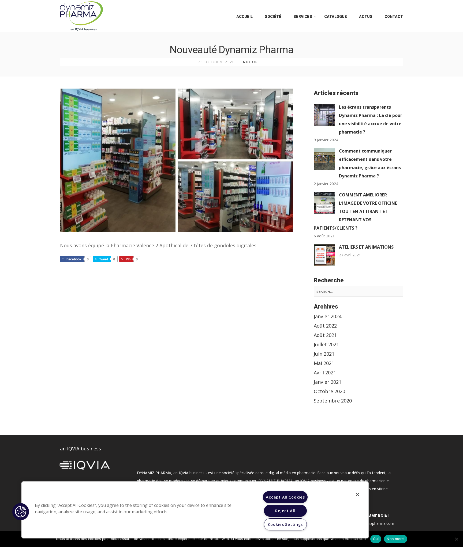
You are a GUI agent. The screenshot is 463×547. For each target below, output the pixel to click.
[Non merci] (456, 539)
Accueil (244, 16)
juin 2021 (324, 354)
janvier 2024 (327, 316)
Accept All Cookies (285, 497)
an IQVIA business (80, 448)
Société (273, 16)
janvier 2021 (327, 382)
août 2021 (325, 335)
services (302, 16)
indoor (250, 61)
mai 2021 (324, 363)
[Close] (357, 494)
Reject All (285, 510)
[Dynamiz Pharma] (81, 16)
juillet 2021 (326, 344)
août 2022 (325, 325)
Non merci (395, 539)
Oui (376, 539)
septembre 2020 (333, 400)
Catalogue (335, 16)
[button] (20, 511)
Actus (365, 16)
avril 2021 (325, 372)
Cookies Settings (285, 524)
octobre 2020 (329, 391)
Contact (393, 16)
